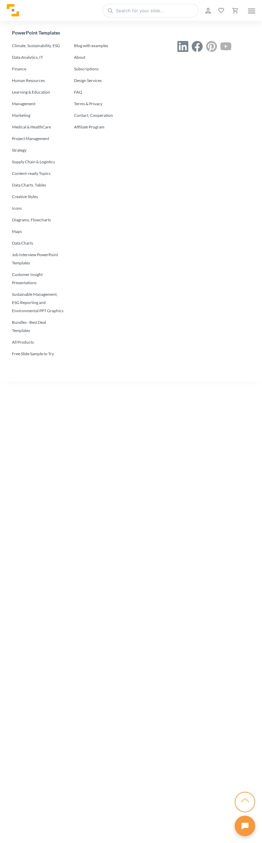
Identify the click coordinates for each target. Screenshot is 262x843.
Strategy (19, 150)
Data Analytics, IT (27, 57)
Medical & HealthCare (31, 126)
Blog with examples (91, 45)
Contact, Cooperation (93, 115)
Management (23, 103)
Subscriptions (86, 68)
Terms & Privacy (88, 103)
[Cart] (234, 10)
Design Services (88, 80)
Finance (19, 68)
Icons (17, 208)
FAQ (78, 92)
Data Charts (22, 243)
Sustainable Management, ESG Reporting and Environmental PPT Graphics (37, 302)
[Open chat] (245, 826)
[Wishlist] (221, 10)
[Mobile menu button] (251, 11)
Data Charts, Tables (29, 185)
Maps (17, 231)
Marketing (21, 115)
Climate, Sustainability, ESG (36, 45)
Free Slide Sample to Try (33, 353)
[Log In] (207, 10)
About (79, 57)
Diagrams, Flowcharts (31, 219)
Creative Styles (25, 196)
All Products (23, 342)
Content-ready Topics (31, 173)
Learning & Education (31, 92)
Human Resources (28, 80)
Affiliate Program (89, 126)
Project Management (30, 138)
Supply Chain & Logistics (33, 161)
